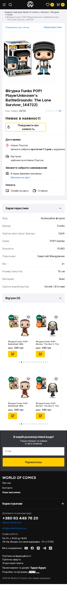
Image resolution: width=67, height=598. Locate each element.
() (60, 111)
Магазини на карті (20, 177)
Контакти (7, 487)
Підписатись (33, 462)
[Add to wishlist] (28, 317)
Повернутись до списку (17, 27)
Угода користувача (12, 563)
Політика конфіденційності (16, 556)
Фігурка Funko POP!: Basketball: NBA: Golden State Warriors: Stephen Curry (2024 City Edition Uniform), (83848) (19, 342)
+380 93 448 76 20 (20, 518)
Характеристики (53, 27)
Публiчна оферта (11, 559)
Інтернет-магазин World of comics (22, 12)
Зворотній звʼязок (12, 522)
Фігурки (55, 12)
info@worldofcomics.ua (14, 528)
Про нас (6, 483)
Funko (10, 14)
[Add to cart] (12, 354)
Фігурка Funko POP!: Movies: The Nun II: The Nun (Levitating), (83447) (47, 342)
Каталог (45, 12)
